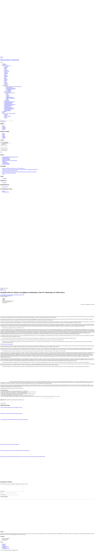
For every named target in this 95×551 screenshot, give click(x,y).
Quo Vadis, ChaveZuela (6, 159)
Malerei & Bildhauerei (9, 97)
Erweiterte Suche (3, 121)
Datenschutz (4, 547)
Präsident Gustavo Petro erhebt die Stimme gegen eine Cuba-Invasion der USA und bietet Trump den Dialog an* (20, 169)
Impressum (6, 114)
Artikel (3, 126)
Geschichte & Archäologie (8, 86)
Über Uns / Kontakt (5, 113)
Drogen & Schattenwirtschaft (8, 108)
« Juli (1, 152)
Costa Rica (6, 70)
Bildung (7, 93)
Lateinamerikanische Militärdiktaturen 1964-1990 (10, 156)
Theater (7, 99)
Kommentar (2, 491)
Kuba (5, 77)
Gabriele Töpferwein (3, 294)
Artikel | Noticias (5, 186)
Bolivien (5, 67)
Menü (1, 62)
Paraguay (5, 80)
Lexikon (3, 129)
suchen (1, 120)
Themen (3, 85)
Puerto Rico (6, 82)
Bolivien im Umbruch (5, 163)
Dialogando (4, 127)
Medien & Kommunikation (10, 98)
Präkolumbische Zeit (9, 87)
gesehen (3, 134)
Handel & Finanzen (7, 106)
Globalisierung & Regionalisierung (9, 104)
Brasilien (5, 68)
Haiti (5, 74)
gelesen (3, 133)
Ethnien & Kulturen (7, 91)
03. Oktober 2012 (10, 294)
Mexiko (5, 78)
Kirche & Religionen (7, 110)
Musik (11, 295)
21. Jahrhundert (8, 90)
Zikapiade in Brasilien (5, 157)
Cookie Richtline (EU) (5, 548)
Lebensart (7, 95)
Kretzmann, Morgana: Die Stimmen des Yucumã (10, 170)
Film (7, 94)
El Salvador (6, 72)
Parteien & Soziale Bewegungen (9, 101)
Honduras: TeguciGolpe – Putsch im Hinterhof (9, 160)
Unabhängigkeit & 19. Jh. (10, 89)
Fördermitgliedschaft (5, 191)
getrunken (3, 137)
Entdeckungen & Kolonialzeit (11, 88)
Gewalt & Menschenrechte (8, 102)
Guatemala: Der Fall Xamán (4, 162)
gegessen (3, 136)
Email (2, 494)
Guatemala (6, 73)
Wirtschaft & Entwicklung (8, 105)
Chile (5, 69)
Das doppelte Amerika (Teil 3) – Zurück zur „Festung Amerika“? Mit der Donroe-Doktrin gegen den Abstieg (19, 171)
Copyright (4, 545)
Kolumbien (6, 76)
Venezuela (6, 84)
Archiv (1, 142)
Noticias (3, 125)
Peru (5, 81)
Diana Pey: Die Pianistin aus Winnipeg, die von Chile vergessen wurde (13, 168)
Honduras (5, 75)
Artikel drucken (21, 294)
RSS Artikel (4, 182)
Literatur (7, 96)
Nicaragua (6, 79)
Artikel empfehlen (16, 294)
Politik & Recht (6, 100)
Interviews (4, 128)
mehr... (3, 174)
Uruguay (5, 83)
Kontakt (5, 115)
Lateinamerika (4, 178)
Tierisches (5, 117)
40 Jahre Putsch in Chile (6, 158)
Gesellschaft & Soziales (8, 103)
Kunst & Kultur (6, 92)
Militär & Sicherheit (7, 109)
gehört (3, 135)
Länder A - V (4, 65)
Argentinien (6, 66)
